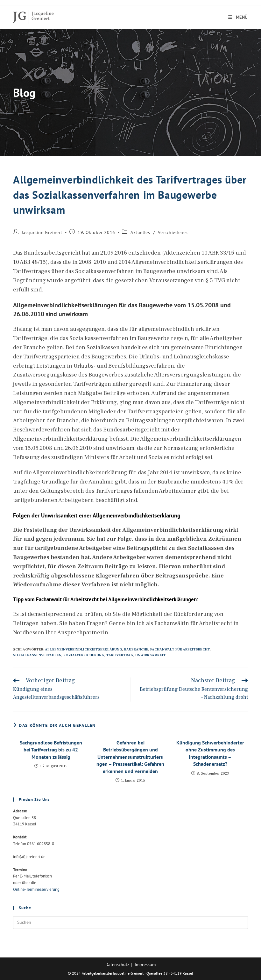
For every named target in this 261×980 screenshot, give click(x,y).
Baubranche (136, 649)
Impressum (145, 964)
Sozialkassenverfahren (37, 655)
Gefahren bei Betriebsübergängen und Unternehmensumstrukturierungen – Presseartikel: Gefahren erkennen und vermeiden (130, 756)
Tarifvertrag (119, 655)
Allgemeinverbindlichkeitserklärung (83, 649)
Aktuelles (140, 232)
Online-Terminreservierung (36, 889)
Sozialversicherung (83, 655)
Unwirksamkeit (150, 655)
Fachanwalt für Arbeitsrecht (180, 649)
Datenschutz (117, 964)
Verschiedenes (173, 232)
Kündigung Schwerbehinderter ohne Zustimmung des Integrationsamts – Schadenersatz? (210, 753)
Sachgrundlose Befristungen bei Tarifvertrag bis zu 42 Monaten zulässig (51, 749)
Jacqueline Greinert (42, 232)
